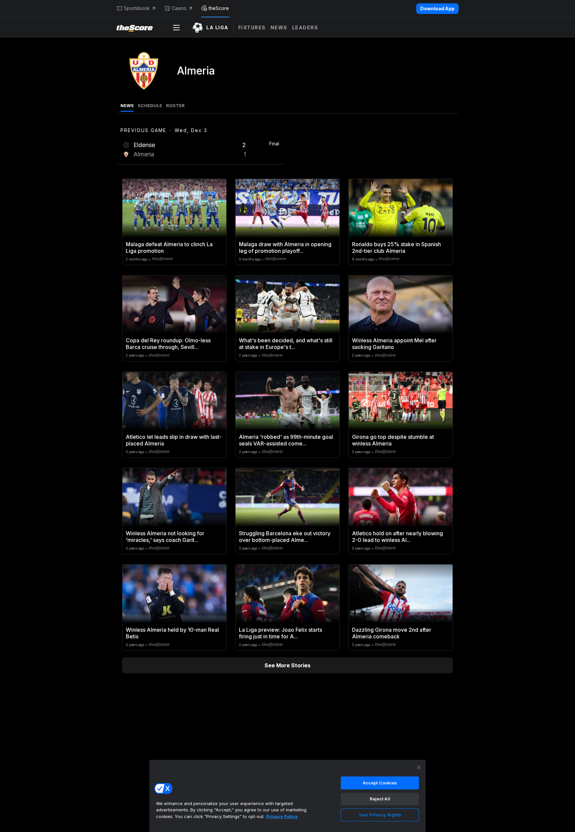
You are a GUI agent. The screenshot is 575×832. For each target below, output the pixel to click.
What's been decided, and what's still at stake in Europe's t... (285, 343)
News (279, 27)
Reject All (380, 798)
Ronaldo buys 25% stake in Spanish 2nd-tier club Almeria (396, 247)
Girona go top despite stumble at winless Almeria (393, 440)
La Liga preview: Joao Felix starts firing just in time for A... (280, 633)
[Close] (419, 767)
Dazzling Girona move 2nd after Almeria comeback (391, 633)
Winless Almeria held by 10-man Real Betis (172, 633)
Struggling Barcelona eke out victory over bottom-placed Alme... (284, 536)
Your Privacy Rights (379, 814)
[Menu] (176, 28)
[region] (287, 795)
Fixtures (252, 27)
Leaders (305, 27)
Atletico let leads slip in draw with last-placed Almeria (174, 440)
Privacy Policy (282, 816)
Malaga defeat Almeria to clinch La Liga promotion (169, 247)
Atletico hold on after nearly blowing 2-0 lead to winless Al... (397, 536)
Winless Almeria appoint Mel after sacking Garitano (394, 343)
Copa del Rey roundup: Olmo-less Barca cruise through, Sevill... (168, 343)
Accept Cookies (380, 782)
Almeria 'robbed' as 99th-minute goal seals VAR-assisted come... (286, 440)
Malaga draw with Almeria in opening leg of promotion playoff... (285, 247)
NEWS (127, 105)
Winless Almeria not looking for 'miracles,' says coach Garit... (165, 536)
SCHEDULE (150, 105)
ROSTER (175, 105)
